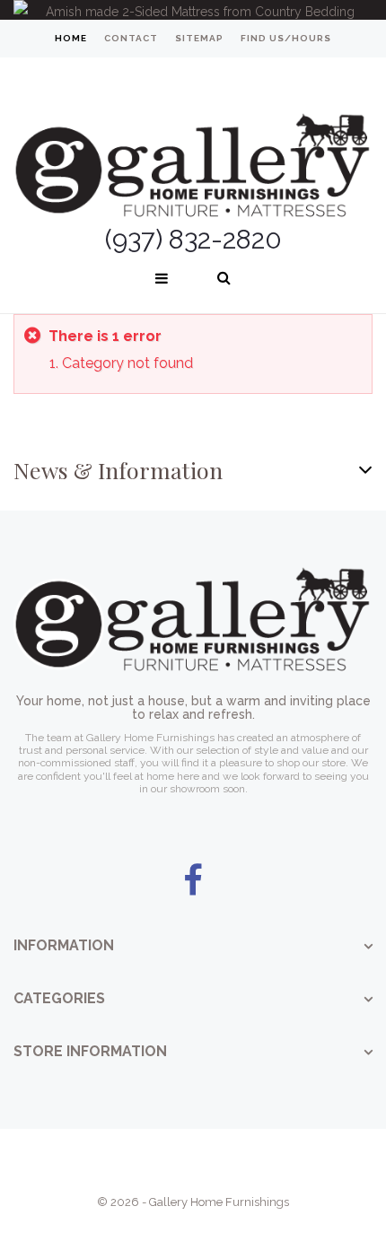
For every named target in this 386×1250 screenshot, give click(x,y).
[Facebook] (193, 881)
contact (131, 38)
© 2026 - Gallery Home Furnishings (193, 1202)
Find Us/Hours (286, 38)
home (71, 38)
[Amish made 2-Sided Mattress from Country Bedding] (193, 10)
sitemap (199, 38)
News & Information (118, 470)
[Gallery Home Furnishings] (193, 143)
